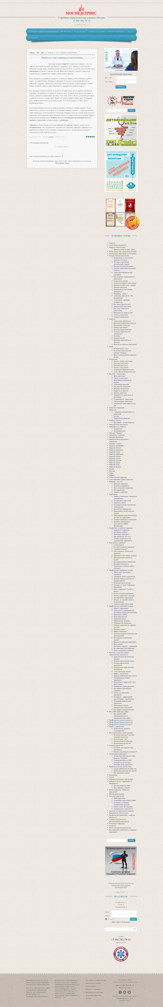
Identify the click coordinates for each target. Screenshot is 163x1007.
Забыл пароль (116, 922)
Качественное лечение (93, 983)
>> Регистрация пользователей (38, 143)
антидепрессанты (35, 127)
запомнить (110, 919)
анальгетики (41, 120)
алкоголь (60, 125)
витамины (53, 118)
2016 (37, 53)
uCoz (128, 1000)
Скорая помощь (91, 986)
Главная (32, 53)
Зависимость (33, 125)
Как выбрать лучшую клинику (96, 980)
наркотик (69, 125)
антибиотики (64, 120)
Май (42, 53)
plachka (51, 137)
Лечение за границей (93, 989)
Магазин (89, 998)
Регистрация (60, 163)
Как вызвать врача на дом (94, 992)
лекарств (65, 64)
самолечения (33, 71)
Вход (67, 163)
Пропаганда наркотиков (94, 995)
